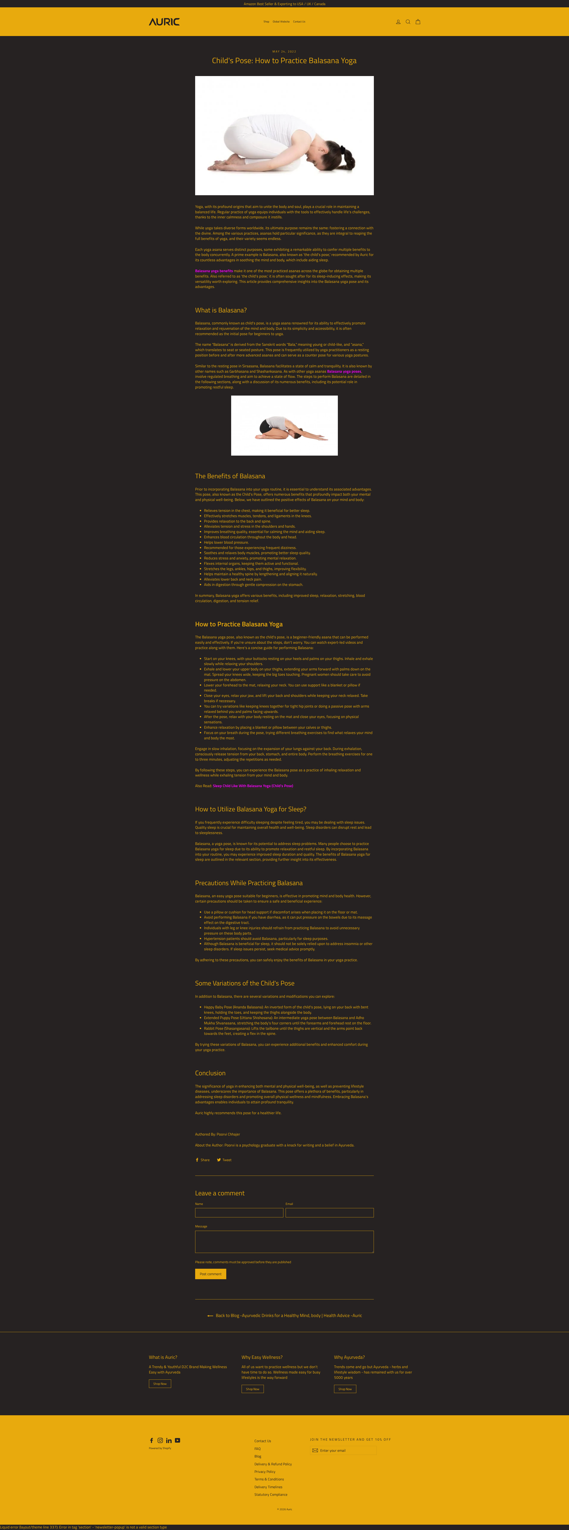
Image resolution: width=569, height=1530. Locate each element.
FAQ (257, 1448)
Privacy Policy (264, 1471)
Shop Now (160, 1383)
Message (201, 1226)
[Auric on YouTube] (177, 1440)
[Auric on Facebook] (151, 1440)
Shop (266, 21)
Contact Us (299, 21)
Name (199, 1204)
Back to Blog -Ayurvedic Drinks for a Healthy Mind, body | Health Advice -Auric (288, 1315)
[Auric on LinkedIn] (169, 1440)
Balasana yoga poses (344, 371)
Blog (257, 1456)
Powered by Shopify (160, 1448)
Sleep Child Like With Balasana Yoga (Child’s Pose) (253, 786)
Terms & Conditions (269, 1479)
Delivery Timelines (268, 1487)
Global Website (281, 21)
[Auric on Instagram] (160, 1440)
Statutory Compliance (270, 1494)
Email (289, 1204)
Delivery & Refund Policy (273, 1464)
